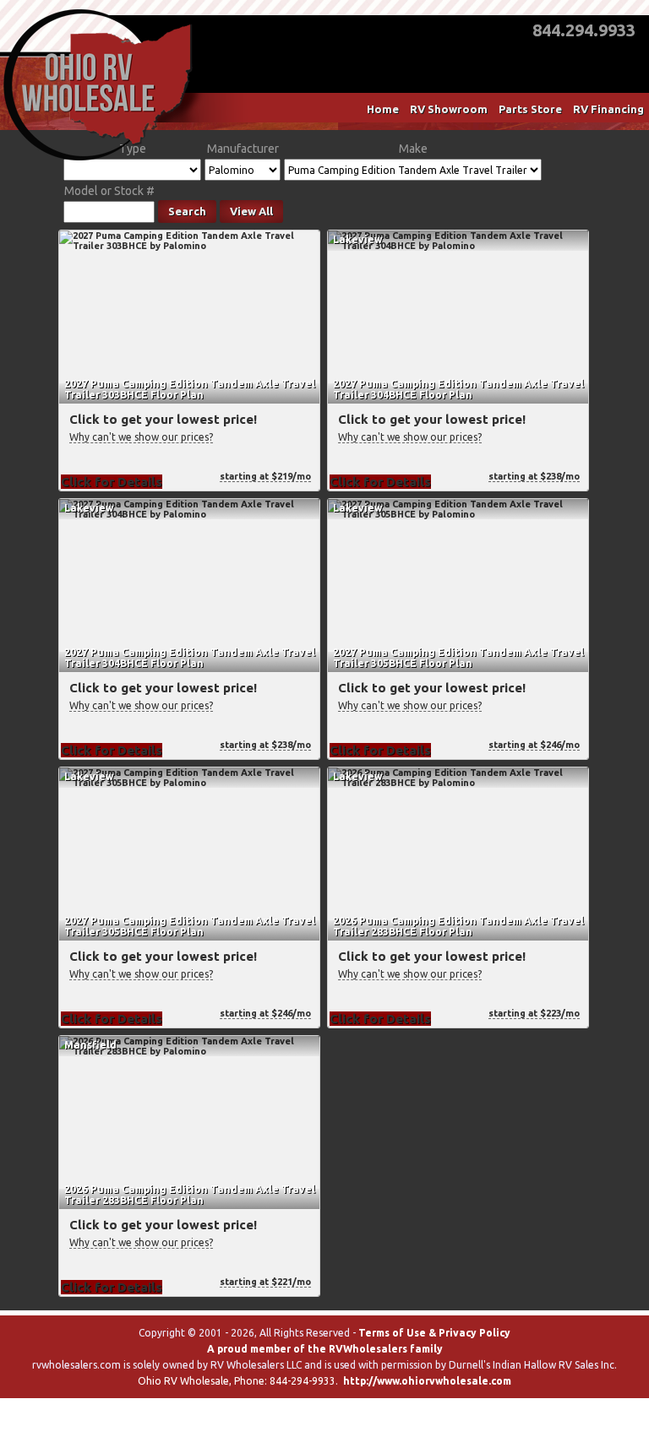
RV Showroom (449, 109)
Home (383, 109)
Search (187, 211)
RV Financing (608, 109)
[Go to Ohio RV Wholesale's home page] (97, 160)
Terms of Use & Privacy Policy (434, 1332)
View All (251, 211)
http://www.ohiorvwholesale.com (427, 1380)
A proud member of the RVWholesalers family (325, 1348)
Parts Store (530, 109)
